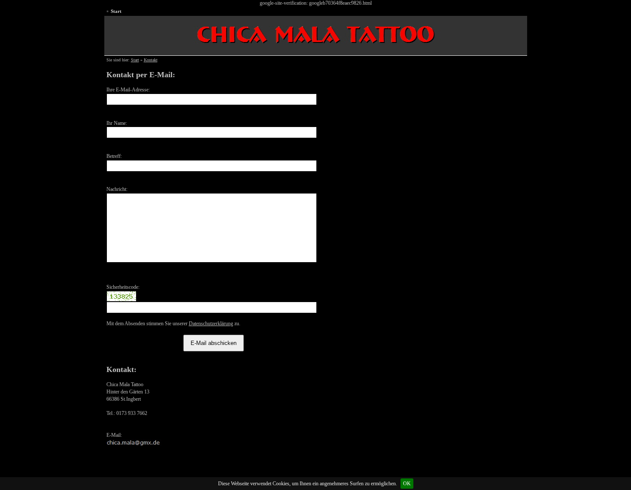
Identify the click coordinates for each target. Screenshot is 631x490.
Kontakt (151, 59)
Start (116, 11)
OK (407, 484)
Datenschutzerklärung (211, 324)
